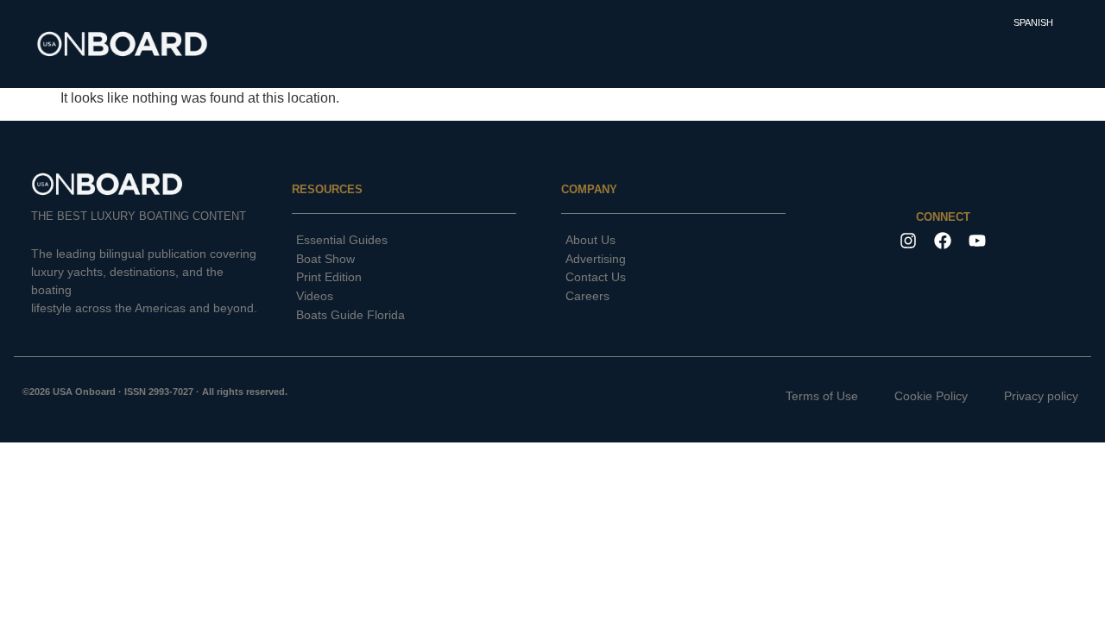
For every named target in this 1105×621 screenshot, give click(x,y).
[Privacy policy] (1027, 396)
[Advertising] (673, 259)
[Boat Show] (404, 259)
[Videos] (404, 296)
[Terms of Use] (808, 396)
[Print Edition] (404, 277)
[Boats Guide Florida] (404, 315)
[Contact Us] (673, 277)
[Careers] (673, 296)
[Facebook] (942, 240)
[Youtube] (977, 240)
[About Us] (673, 240)
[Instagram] (908, 240)
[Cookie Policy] (917, 396)
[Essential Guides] (404, 240)
